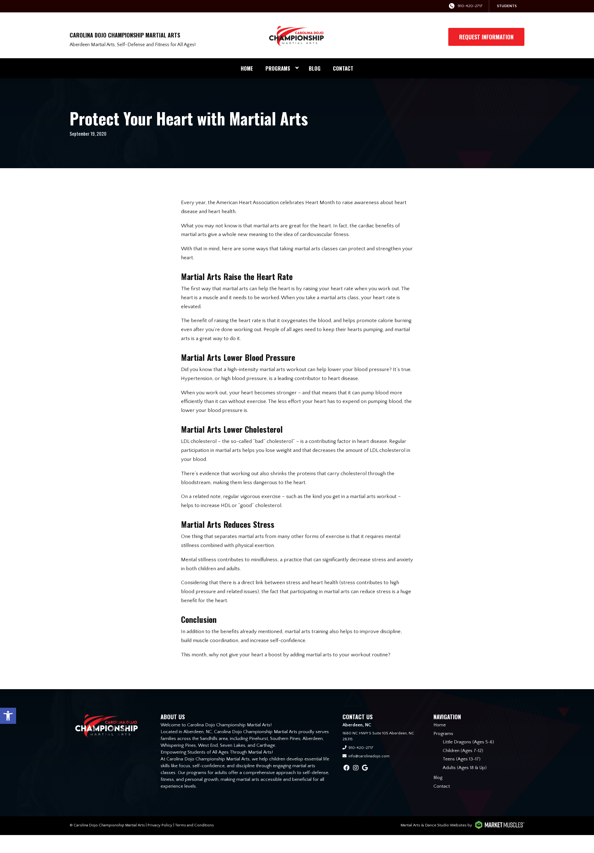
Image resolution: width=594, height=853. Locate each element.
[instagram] (356, 768)
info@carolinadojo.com (369, 756)
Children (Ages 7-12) (463, 750)
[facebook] (346, 768)
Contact (343, 68)
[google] (365, 768)
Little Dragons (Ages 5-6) (468, 742)
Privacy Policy (160, 825)
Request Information (486, 37)
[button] (8, 716)
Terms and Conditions (194, 825)
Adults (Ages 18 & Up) (465, 767)
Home (247, 68)
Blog (315, 68)
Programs (277, 68)
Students (507, 6)
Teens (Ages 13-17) (461, 759)
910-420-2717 (470, 6)
